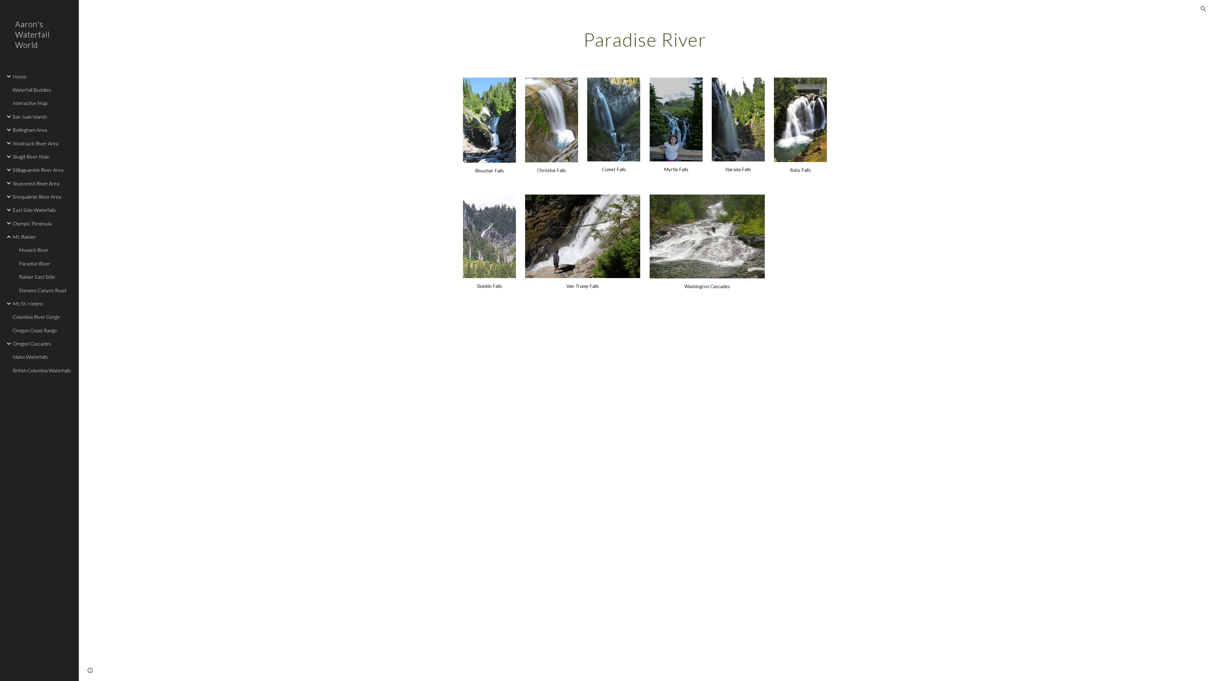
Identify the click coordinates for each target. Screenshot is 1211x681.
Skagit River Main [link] (31, 157)
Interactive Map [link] (30, 103)
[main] (645, 39)
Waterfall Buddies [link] (32, 90)
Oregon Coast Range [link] (35, 330)
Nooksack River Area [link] (35, 143)
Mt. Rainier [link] (24, 237)
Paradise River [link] (34, 263)
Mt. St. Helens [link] (28, 303)
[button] (1203, 8)
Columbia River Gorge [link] (36, 317)
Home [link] (19, 76)
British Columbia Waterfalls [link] (42, 370)
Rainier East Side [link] (37, 277)
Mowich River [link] (34, 250)
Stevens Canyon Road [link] (42, 290)
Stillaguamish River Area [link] (38, 170)
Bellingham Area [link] (30, 130)
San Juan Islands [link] (30, 116)
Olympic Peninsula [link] (32, 223)
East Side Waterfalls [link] (34, 210)
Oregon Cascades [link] (32, 343)
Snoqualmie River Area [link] (37, 197)
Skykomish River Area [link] (36, 183)
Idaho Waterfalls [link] (30, 357)
